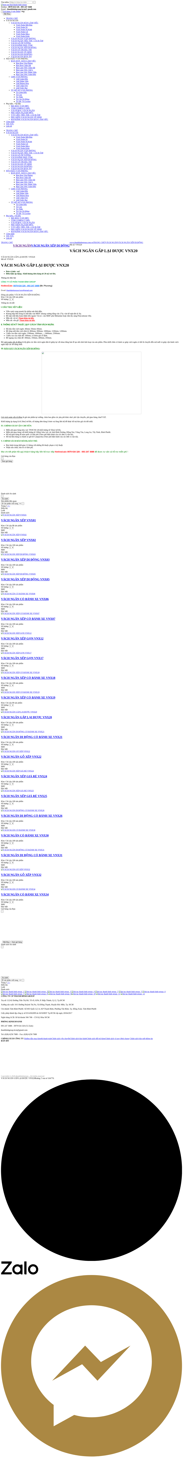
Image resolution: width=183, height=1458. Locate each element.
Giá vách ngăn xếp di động (11, 417)
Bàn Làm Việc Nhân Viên (26, 72)
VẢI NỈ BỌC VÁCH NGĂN (23, 110)
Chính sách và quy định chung (117, 1038)
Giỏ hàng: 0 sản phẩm (11, 11)
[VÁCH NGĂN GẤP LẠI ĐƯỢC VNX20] (19, 712)
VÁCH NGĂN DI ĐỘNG (21, 54)
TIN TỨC (10, 124)
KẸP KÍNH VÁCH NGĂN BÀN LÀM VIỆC (29, 119)
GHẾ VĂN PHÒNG (19, 77)
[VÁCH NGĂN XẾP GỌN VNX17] (16, 653)
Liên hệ (9, 126)
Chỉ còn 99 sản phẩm (11, 703)
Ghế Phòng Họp (22, 83)
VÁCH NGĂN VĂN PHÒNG (23, 38)
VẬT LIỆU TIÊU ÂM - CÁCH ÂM (25, 115)
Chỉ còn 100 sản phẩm (12, 545)
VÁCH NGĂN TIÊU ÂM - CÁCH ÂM (27, 41)
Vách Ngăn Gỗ (22, 32)
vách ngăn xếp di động (13, 342)
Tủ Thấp (19, 97)
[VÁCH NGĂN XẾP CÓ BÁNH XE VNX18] (20, 672)
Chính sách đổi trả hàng (96, 1038)
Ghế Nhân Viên (22, 81)
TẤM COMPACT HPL (20, 108)
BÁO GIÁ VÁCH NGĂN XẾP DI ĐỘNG (21, 348)
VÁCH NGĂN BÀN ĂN (21, 56)
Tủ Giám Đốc (21, 92)
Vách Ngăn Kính (23, 36)
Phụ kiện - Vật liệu (13, 216)
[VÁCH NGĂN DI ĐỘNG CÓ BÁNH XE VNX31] (22, 850)
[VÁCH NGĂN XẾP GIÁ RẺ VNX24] (17, 771)
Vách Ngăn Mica (23, 34)
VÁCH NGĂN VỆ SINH (21, 52)
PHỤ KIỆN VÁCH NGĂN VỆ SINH (26, 117)
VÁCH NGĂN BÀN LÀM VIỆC (24, 23)
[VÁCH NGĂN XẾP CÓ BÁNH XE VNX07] (20, 613)
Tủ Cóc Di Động (22, 99)
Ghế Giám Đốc (22, 79)
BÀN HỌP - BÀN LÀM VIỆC (23, 61)
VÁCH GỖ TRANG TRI (21, 50)
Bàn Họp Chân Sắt (23, 65)
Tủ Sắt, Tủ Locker (23, 101)
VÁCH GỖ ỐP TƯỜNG (21, 43)
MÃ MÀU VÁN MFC (20, 106)
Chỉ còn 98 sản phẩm (11, 525)
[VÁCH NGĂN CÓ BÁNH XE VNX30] (18, 830)
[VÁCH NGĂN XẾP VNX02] (14, 535)
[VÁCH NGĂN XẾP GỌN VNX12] (16, 633)
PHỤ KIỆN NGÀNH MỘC (22, 113)
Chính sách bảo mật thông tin (141, 1038)
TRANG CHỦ (12, 18)
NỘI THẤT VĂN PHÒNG (17, 171)
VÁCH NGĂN (12, 133)
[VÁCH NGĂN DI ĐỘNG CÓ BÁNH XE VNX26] (22, 810)
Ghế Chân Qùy (22, 86)
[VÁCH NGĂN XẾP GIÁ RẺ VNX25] (17, 791)
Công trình (10, 122)
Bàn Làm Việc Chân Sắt (25, 68)
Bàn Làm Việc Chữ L (24, 70)
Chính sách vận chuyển (61, 1038)
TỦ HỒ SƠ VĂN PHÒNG (22, 90)
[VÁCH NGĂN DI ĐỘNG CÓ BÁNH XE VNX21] (22, 732)
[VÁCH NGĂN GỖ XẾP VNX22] (15, 751)
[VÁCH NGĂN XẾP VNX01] (14, 515)
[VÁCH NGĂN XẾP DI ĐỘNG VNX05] (18, 574)
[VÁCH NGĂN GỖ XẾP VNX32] (15, 869)
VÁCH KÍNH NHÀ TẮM (21, 45)
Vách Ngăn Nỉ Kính (24, 29)
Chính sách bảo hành (78, 1038)
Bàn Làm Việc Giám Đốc (26, 74)
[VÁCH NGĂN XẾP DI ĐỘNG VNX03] (18, 554)
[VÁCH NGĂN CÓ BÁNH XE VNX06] (18, 594)
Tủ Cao (19, 95)
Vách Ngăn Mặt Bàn (24, 25)
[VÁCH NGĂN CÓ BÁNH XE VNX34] (18, 889)
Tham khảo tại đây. (26, 318)
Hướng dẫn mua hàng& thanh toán (38, 1038)
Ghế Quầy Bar (22, 88)
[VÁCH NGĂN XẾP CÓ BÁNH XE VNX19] (20, 692)
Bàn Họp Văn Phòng (24, 63)
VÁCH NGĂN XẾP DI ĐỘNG (24, 47)
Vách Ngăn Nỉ (22, 27)
